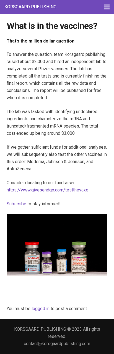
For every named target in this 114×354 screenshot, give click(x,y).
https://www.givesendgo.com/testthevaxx (47, 190)
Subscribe (16, 203)
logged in (41, 308)
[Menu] (106, 7)
